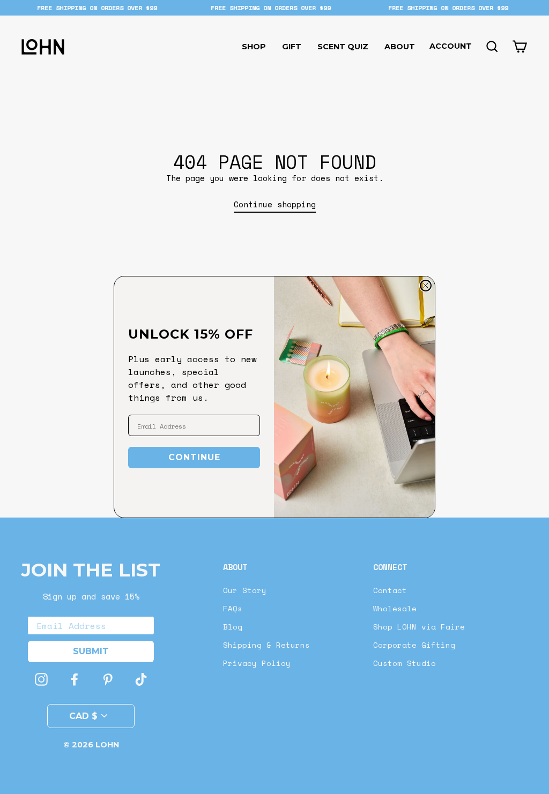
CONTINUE (194, 457)
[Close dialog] (425, 285)
